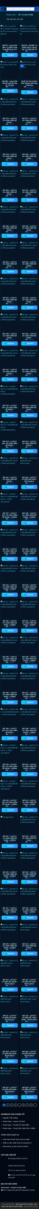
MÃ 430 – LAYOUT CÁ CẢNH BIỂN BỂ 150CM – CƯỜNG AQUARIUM (10, 660)
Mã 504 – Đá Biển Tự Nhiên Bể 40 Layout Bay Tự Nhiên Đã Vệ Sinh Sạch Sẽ (29, 48)
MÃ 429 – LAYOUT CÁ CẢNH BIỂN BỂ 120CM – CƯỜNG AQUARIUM (29, 660)
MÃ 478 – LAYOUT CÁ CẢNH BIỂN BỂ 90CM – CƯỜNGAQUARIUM (9, 121)
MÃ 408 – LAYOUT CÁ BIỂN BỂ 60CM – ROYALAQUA (29, 1053)
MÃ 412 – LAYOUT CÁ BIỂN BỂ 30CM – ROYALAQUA (29, 982)
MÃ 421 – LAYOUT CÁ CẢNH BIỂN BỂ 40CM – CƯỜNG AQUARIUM (29, 803)
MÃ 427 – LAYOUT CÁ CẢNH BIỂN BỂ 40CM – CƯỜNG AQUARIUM (29, 696)
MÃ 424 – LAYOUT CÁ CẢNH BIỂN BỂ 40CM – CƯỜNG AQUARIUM (29, 767)
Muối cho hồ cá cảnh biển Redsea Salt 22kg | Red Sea (29, 83)
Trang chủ (10, 15)
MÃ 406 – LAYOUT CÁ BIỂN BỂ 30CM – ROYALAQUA (29, 1089)
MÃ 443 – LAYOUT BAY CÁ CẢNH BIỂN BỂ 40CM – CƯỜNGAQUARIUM (9, 444)
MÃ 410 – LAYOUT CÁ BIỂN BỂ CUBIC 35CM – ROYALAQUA (29, 1018)
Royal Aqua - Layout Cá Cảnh (14, 1121)
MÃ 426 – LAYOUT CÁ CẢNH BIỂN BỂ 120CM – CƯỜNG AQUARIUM (29, 731)
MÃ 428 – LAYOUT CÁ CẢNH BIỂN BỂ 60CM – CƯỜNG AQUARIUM (10, 696)
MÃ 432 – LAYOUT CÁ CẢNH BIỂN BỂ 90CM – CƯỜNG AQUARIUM (10, 624)
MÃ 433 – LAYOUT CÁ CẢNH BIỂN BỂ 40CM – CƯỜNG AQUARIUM (29, 588)
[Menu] (2, 3)
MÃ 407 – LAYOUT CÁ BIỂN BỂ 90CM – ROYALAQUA (9, 1089)
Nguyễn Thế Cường (10, 1118)
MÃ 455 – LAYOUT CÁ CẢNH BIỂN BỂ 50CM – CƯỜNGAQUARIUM (29, 229)
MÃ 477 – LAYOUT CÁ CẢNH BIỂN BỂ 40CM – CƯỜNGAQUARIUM (29, 121)
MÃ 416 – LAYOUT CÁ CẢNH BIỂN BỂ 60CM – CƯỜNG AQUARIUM (29, 911)
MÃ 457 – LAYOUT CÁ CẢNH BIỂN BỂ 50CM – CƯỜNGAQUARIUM (29, 193)
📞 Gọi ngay (9, 55)
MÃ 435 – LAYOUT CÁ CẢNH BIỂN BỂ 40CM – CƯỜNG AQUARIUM (10, 552)
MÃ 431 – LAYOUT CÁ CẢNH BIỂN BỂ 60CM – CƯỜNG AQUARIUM (29, 624)
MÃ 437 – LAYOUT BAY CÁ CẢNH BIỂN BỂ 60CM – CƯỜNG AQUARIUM (9, 516)
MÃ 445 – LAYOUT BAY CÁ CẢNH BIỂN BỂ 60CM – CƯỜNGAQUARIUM (9, 408)
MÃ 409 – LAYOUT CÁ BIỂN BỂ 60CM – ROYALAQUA (9, 1053)
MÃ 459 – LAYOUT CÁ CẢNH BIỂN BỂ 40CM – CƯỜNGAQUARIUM (29, 157)
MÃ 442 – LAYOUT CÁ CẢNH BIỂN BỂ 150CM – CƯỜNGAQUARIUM (29, 444)
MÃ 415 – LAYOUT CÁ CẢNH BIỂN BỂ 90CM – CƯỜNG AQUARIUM (10, 947)
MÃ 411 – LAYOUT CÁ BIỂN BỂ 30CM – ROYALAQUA (9, 1018)
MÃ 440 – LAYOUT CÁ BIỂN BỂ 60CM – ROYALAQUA (29, 479)
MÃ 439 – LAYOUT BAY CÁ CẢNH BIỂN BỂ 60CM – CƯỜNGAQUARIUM (9, 731)
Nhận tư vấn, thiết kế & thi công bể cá (17, 1143)
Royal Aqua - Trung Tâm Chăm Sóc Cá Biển (19, 1128)
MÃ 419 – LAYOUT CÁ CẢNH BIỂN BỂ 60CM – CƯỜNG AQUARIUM (10, 875)
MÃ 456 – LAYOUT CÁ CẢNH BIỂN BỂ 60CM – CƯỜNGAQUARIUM (9, 229)
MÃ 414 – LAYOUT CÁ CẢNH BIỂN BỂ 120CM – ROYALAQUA (29, 947)
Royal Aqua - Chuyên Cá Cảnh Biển (16, 1125)
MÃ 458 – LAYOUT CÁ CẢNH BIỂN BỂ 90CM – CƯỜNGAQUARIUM (9, 193)
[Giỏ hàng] (37, 3)
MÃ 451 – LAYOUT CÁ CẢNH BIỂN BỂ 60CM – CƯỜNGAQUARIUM (9, 301)
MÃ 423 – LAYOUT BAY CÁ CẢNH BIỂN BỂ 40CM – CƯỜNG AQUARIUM (9, 803)
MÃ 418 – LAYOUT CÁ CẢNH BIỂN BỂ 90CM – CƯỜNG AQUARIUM (29, 875)
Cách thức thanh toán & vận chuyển (16, 1139)
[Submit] (36, 9)
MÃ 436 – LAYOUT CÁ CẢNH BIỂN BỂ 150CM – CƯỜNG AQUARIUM (29, 516)
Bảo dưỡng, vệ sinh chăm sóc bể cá (15, 1146)
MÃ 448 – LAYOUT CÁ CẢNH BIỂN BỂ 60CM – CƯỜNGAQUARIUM (29, 337)
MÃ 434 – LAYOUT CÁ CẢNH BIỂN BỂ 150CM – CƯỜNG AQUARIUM (10, 588)
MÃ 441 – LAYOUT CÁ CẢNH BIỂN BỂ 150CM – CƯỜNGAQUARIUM (9, 480)
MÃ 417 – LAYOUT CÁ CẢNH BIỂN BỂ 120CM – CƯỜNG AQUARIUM (10, 911)
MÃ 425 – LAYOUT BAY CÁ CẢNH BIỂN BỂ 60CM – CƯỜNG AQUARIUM (9, 767)
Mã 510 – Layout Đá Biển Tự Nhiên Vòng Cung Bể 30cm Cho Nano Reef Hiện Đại (9, 48)
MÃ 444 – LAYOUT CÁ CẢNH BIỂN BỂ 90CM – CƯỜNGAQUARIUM (29, 408)
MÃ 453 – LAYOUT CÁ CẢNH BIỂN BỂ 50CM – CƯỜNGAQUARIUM (9, 265)
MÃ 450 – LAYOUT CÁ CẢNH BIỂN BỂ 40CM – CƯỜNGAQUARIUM (29, 301)
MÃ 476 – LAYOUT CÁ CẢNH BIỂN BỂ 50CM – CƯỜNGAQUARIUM (9, 157)
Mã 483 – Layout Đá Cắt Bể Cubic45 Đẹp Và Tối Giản (9, 83)
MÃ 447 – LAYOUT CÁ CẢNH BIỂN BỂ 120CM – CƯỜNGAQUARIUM (9, 372)
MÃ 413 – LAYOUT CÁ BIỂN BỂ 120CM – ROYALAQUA (10, 982)
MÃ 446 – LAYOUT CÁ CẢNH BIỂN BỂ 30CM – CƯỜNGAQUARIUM (29, 372)
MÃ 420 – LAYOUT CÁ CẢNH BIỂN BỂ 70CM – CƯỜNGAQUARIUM (29, 839)
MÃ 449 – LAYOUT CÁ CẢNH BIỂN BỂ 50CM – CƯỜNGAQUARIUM (9, 337)
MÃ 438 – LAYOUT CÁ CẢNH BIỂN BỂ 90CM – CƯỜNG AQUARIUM (29, 552)
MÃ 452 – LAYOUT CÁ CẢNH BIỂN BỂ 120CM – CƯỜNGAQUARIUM (29, 265)
